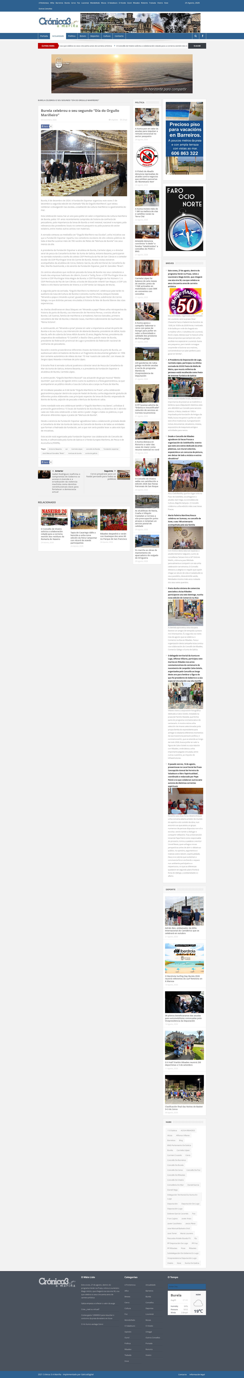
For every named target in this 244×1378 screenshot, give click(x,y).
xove (179, 1263)
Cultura (107, 36)
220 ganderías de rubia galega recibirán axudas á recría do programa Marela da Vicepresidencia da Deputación (146, 369)
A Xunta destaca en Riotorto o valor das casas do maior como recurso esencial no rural (147, 445)
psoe (183, 1248)
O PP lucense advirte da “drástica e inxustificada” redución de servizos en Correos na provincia (147, 409)
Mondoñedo (95, 3)
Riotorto (144, 3)
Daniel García (193, 1185)
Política (71, 36)
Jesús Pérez (190, 1223)
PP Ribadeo (172, 1248)
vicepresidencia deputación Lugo (182, 1258)
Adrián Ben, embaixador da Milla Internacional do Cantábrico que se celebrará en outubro (182, 930)
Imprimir (114, 120)
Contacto (119, 36)
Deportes (94, 36)
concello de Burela (93, 449)
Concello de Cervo (175, 1170)
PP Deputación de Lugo (177, 1243)
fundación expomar (111, 449)
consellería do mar (175, 1185)
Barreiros (59, 3)
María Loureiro (186, 1233)
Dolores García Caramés (177, 1213)
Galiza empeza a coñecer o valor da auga (98, 1303)
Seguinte (108, 471)
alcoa (169, 1135)
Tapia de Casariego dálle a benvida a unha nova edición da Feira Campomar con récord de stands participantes (84, 537)
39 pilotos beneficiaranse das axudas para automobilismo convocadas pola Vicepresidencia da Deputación (183, 1018)
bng (181, 1140)
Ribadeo (136, 3)
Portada (44, 36)
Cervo (73, 3)
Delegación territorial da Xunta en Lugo (182, 1197)
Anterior (59, 471)
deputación (172, 1204)
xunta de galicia (91, 453)
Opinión (128, 1331)
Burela (67, 3)
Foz (78, 3)
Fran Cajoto (172, 1218)
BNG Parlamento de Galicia (179, 1145)
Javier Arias (186, 1218)
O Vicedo (122, 3)
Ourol (129, 3)
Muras (103, 3)
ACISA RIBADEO (188, 1130)
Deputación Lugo (174, 1208)
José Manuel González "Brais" (53, 453)
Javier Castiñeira (174, 1223)
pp (195, 1238)
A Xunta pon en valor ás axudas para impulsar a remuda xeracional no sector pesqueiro (146, 132)
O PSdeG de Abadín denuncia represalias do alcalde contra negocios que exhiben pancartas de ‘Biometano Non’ (146, 176)
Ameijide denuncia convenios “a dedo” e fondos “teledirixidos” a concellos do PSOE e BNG (146, 246)
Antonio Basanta (55, 449)
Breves (83, 36)
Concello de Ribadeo (176, 1175)
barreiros (171, 1140)
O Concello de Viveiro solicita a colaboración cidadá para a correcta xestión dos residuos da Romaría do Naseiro (93, 46)
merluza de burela (74, 453)
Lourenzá (85, 3)
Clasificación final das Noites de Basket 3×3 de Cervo (184, 1107)
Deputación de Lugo (190, 1204)
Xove (166, 3)
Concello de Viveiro (175, 1180)
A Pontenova (44, 3)
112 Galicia (172, 1130)
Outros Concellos (45, 9)
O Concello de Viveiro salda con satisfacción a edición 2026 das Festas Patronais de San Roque (146, 482)
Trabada (152, 3)
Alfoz (52, 3)
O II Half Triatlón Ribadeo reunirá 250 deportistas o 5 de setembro (183, 1063)
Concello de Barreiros (176, 1160)
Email (125, 120)
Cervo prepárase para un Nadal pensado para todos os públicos (101, 476)
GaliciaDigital (87, 1374)
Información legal (197, 1374)
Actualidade (58, 36)
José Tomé (172, 1233)
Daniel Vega (172, 1190)
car (66, 449)
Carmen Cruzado (174, 1155)
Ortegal (149, 1331)
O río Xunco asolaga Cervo (92, 1324)
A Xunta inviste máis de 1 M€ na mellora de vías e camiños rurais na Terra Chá (146, 212)
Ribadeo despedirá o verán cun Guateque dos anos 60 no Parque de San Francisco (113, 536)
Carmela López (76, 449)
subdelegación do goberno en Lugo (183, 1253)
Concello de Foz (193, 1170)
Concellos (150, 1302)
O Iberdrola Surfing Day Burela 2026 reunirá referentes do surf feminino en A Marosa (183, 979)
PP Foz (195, 1243)
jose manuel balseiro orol (178, 1228)
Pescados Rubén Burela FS (179, 1238)
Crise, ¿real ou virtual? (90, 1309)
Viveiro (160, 3)
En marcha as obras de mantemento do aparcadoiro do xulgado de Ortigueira (146, 554)
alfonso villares (183, 1135)
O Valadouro (112, 3)
